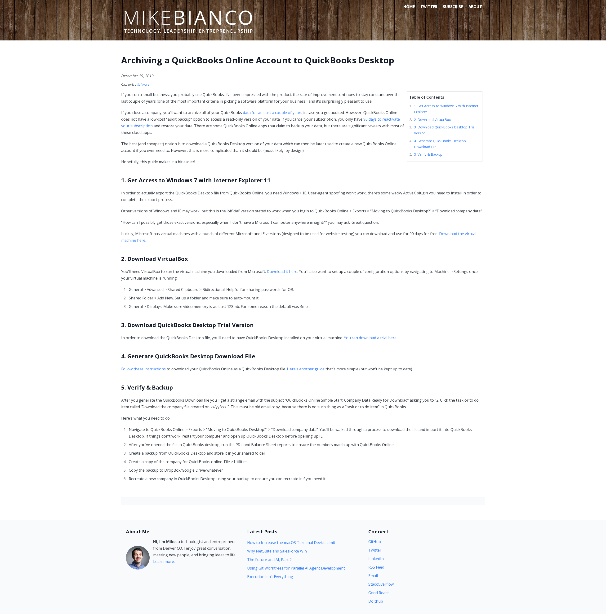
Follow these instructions (143, 369)
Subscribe (453, 6)
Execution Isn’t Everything (270, 576)
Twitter (428, 6)
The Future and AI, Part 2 (269, 559)
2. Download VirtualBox (432, 119)
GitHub (374, 541)
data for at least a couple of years (272, 112)
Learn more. (164, 561)
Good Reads (378, 592)
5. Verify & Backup (428, 154)
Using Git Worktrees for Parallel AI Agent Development (296, 568)
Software (143, 85)
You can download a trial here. (370, 337)
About (475, 6)
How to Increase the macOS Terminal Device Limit (291, 542)
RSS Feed (376, 567)
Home (409, 6)
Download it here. (282, 271)
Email (373, 575)
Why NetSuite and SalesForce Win (277, 551)
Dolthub (375, 601)
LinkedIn (376, 558)
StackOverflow (381, 584)
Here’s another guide (306, 369)
